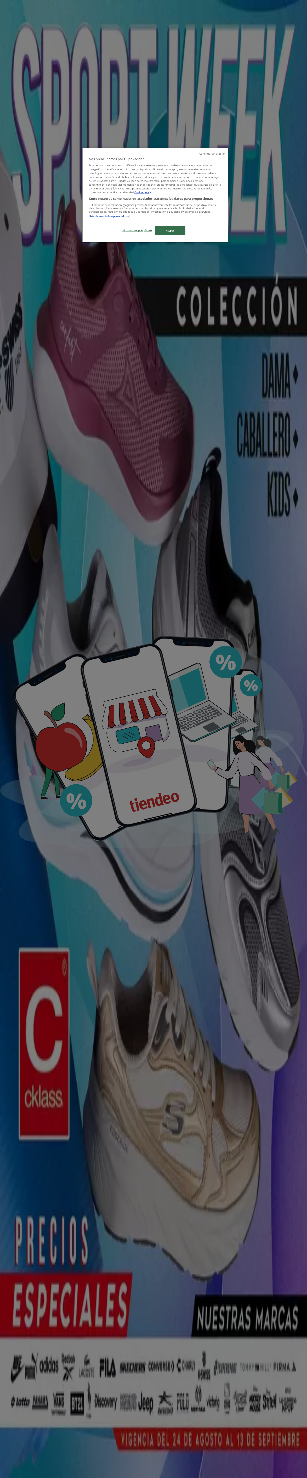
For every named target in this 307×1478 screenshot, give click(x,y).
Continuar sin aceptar (212, 153)
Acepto (170, 230)
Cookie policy (142, 192)
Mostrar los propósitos (137, 230)
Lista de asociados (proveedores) (109, 216)
